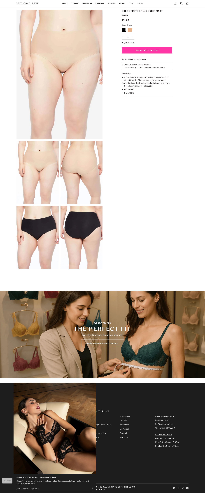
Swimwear (124, 429)
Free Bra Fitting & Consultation (97, 424)
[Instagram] (183, 488)
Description (126, 74)
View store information (154, 67)
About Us (124, 437)
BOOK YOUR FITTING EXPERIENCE (102, 343)
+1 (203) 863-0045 (163, 434)
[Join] (91, 488)
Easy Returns (141, 59)
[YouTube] (187, 488)
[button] (65, 3)
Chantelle (125, 15)
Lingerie (123, 420)
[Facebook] (174, 488)
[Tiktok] (178, 488)
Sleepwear (124, 424)
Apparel (123, 433)
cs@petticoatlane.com (165, 438)
